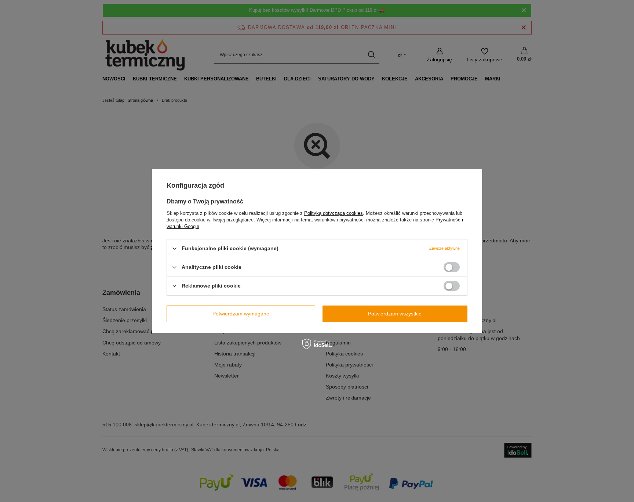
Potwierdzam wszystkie (395, 314)
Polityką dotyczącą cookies (333, 213)
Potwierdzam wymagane (240, 314)
